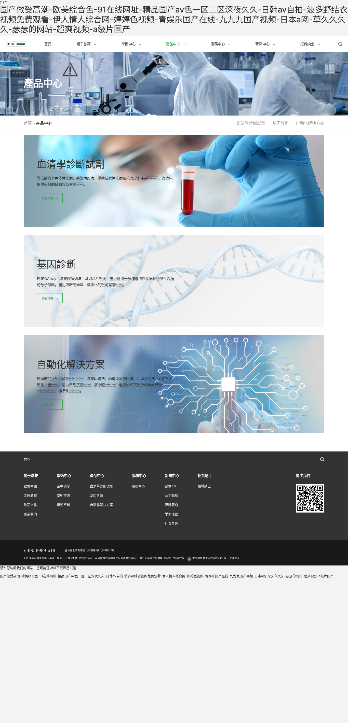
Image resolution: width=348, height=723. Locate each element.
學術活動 (171, 514)
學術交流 (63, 496)
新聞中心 (263, 44)
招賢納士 (307, 44)
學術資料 (63, 505)
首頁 (47, 44)
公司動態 (171, 496)
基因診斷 (280, 123)
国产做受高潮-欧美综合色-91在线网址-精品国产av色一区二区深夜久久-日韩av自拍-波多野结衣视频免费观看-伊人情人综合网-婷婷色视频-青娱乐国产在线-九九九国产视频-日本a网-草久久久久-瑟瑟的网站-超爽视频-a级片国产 (173, 19)
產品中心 (173, 44)
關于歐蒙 (84, 44)
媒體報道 (171, 505)
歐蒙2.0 (170, 486)
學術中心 (129, 44)
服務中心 (218, 44)
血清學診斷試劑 (251, 123)
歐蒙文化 (30, 505)
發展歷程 (30, 496)
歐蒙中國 (30, 486)
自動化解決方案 (310, 123)
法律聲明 (234, 558)
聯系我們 (30, 514)
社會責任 (171, 524)
